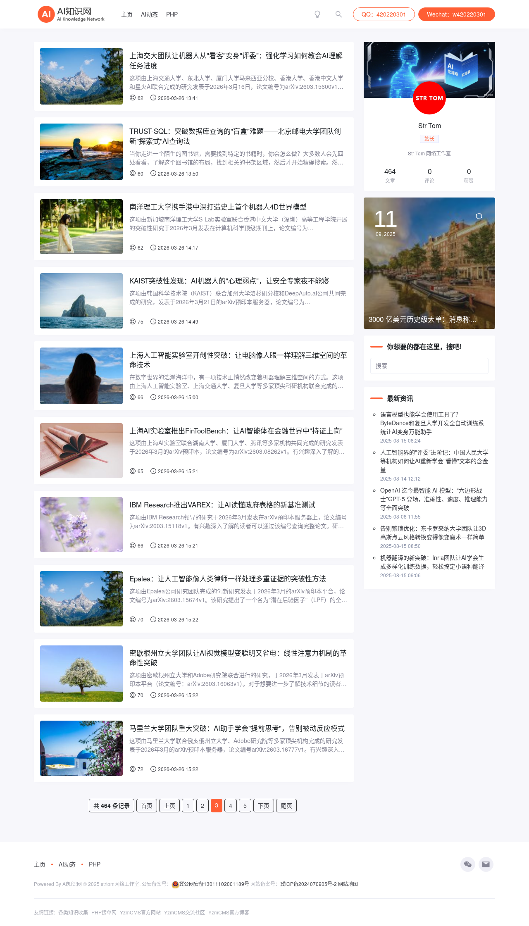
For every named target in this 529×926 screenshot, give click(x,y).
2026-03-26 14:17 (177, 247)
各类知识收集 (73, 912)
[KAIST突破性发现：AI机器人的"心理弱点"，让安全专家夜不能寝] (81, 300)
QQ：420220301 (384, 14)
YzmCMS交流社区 (184, 912)
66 (140, 396)
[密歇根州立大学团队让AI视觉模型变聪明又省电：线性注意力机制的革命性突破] (81, 673)
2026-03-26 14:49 (177, 321)
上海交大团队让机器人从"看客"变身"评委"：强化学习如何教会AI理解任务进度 (236, 60)
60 (140, 173)
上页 (169, 805)
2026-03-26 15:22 (177, 619)
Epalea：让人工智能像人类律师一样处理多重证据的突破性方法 (227, 578)
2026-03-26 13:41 (177, 97)
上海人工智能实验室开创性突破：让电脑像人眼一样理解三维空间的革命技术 (238, 360)
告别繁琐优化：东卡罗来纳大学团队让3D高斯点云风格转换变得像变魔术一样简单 (433, 532)
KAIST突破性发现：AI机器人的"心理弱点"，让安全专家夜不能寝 (229, 281)
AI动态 (149, 14)
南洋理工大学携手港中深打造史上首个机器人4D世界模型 (218, 207)
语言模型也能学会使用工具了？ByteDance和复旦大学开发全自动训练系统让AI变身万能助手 (432, 423)
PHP (172, 14)
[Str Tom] (429, 116)
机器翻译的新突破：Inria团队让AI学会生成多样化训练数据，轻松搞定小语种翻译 (432, 561)
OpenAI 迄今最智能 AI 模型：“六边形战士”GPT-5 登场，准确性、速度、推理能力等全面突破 (434, 499)
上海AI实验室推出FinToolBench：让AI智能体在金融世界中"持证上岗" (236, 431)
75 (140, 321)
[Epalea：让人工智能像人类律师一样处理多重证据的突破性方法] (81, 598)
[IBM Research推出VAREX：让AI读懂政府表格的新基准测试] (81, 524)
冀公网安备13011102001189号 (214, 883)
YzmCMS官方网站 (140, 912)
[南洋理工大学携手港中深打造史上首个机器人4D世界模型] (81, 226)
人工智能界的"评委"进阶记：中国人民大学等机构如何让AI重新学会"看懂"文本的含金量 (434, 461)
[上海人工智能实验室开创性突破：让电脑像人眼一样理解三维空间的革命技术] (81, 376)
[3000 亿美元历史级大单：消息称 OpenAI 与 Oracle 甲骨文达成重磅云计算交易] (429, 263)
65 (140, 470)
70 (140, 619)
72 (140, 768)
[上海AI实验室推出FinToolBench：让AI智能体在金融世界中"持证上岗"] (81, 450)
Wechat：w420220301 (456, 14)
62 (140, 97)
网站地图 (348, 883)
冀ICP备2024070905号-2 (308, 883)
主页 (127, 14)
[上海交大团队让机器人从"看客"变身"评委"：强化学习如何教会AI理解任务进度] (81, 76)
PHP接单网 (104, 912)
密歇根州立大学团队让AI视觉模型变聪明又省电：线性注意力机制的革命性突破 (238, 658)
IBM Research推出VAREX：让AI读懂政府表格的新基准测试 (222, 504)
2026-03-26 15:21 (177, 470)
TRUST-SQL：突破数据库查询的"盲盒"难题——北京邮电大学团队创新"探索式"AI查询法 (235, 136)
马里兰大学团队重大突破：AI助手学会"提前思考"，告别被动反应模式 (237, 728)
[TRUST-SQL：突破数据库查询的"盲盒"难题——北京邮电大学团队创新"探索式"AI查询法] (81, 152)
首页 (147, 805)
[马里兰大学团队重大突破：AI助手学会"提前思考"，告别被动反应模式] (81, 748)
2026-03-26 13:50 (177, 173)
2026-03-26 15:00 (177, 396)
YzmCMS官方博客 (228, 912)
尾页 (286, 805)
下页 (263, 805)
